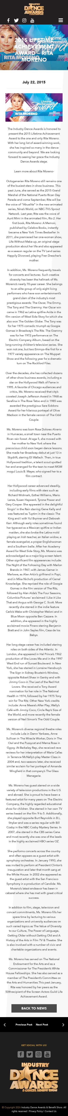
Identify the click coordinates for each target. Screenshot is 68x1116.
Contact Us (50, 1111)
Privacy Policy (36, 1111)
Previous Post (24, 1024)
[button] (60, 20)
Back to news (34, 1008)
